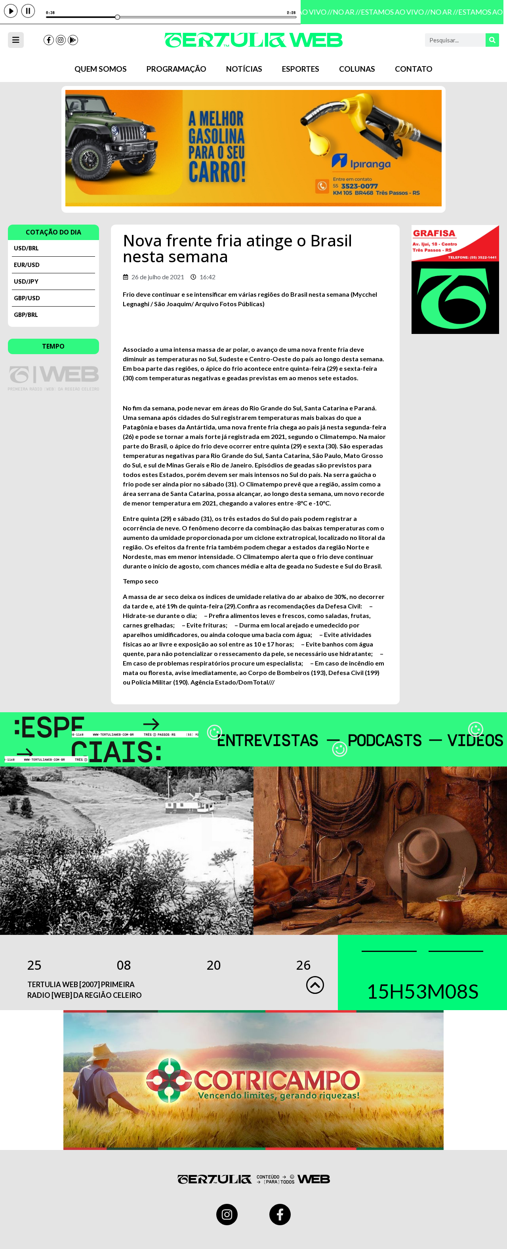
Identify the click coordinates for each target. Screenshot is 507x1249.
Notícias (244, 68)
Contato (414, 68)
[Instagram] (61, 40)
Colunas (357, 68)
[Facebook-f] (49, 40)
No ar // (341, 12)
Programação (176, 68)
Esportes (300, 68)
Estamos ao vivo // (389, 12)
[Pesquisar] (492, 40)
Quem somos (100, 68)
